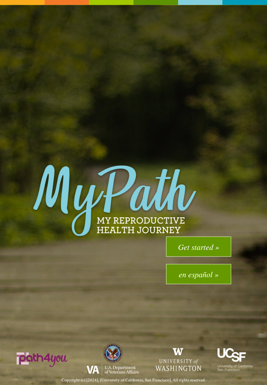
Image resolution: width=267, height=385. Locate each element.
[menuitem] (198, 247)
